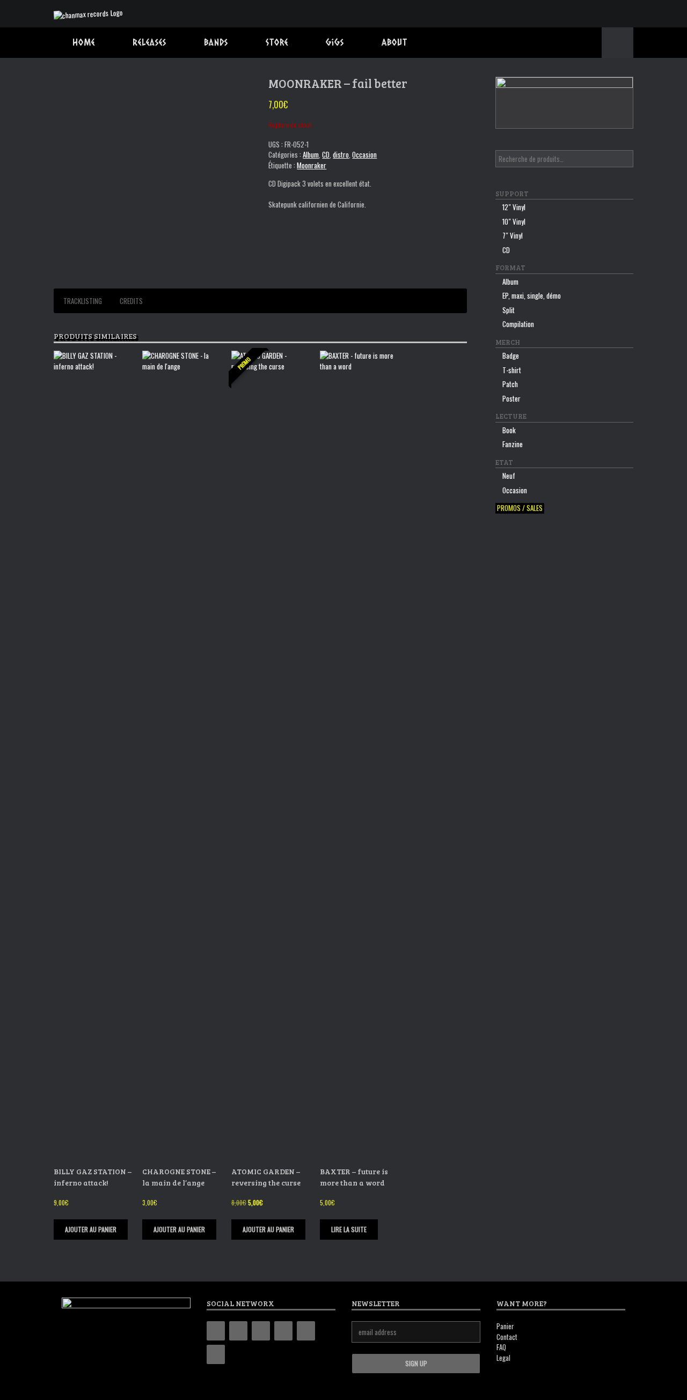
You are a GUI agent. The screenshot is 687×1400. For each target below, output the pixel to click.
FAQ (501, 1347)
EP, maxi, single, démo (531, 295)
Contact (506, 1336)
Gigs (335, 42)
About (394, 42)
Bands (216, 42)
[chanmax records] (88, 13)
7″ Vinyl (512, 235)
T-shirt (511, 370)
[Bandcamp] (216, 1330)
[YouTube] (283, 1330)
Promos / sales (520, 508)
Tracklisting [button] (82, 300)
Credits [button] (131, 300)
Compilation (518, 323)
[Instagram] (261, 1330)
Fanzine (512, 444)
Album (311, 154)
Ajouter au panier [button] (90, 1229)
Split (508, 310)
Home (83, 42)
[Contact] (306, 1330)
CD (326, 154)
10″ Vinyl (513, 221)
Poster (511, 398)
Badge (510, 355)
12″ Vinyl (513, 207)
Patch (510, 384)
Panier (505, 1326)
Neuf (508, 475)
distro (341, 154)
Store (277, 42)
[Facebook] (238, 1330)
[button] (617, 42)
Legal (503, 1357)
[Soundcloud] (216, 1354)
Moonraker (311, 165)
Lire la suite (349, 1229)
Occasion (364, 154)
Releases (149, 42)
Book (509, 430)
